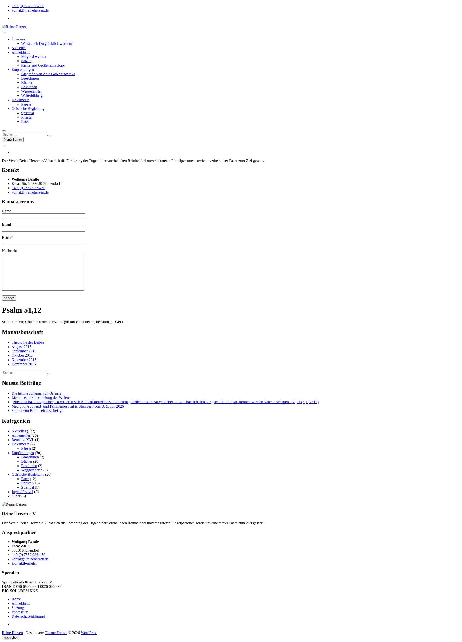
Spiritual (27, 113)
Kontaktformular (24, 563)
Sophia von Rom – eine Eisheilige (37, 410)
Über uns (19, 39)
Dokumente (20, 100)
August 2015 (21, 347)
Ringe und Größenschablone (43, 65)
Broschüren (30, 78)
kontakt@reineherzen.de (30, 10)
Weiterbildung (32, 96)
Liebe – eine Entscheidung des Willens (41, 397)
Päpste (26, 104)
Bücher (26, 82)
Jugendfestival (22, 492)
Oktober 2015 (22, 355)
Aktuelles (19, 48)
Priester (26, 117)
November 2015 (24, 360)
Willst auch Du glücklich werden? (47, 43)
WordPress (89, 633)
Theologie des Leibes (28, 342)
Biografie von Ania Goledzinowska (48, 74)
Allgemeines (21, 435)
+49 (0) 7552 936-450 (28, 188)
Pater (25, 122)
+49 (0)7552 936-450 (28, 6)
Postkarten (29, 87)
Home (16, 599)
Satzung (27, 61)
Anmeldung (21, 52)
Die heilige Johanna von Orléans (36, 393)
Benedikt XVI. (23, 440)
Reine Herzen (12, 633)
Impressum (20, 612)
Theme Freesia (56, 633)
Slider (16, 496)
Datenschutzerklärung (28, 616)
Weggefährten (31, 91)
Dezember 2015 (24, 364)
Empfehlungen (23, 69)
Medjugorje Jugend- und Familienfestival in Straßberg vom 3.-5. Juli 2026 (68, 406)
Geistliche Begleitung (28, 109)
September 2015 (24, 351)
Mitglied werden (33, 56)
